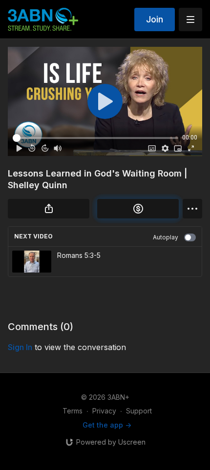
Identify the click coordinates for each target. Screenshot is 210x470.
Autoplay (165, 237)
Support (139, 411)
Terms (73, 411)
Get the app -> (107, 425)
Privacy (104, 411)
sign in (20, 347)
